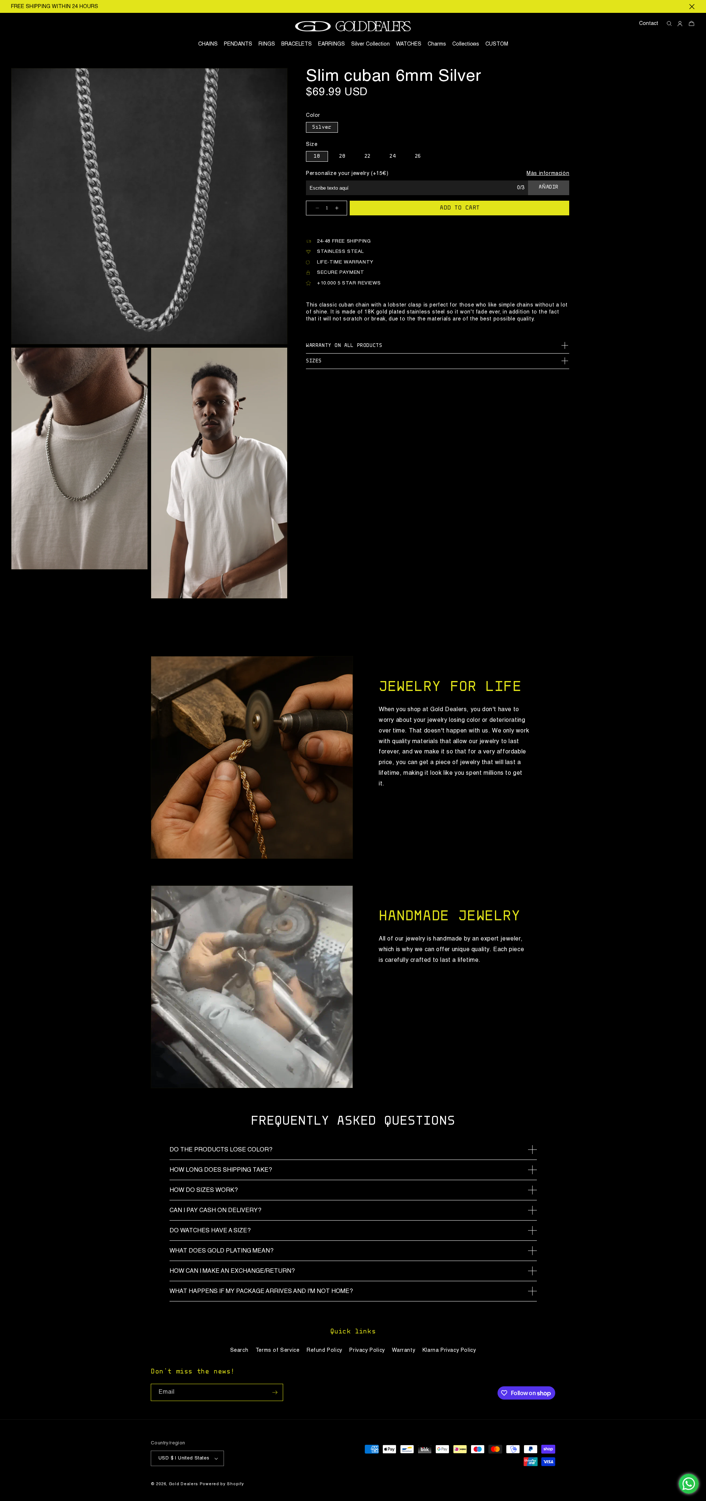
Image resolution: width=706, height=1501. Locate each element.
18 (317, 156)
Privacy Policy (367, 1350)
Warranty (403, 1350)
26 (418, 156)
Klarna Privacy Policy (449, 1350)
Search (239, 1350)
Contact (648, 23)
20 (342, 156)
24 (392, 156)
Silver (322, 127)
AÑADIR (549, 187)
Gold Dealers (183, 1484)
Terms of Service (278, 1350)
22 (367, 156)
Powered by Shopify (222, 1484)
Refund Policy (324, 1350)
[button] (465, 44)
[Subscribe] (275, 1392)
